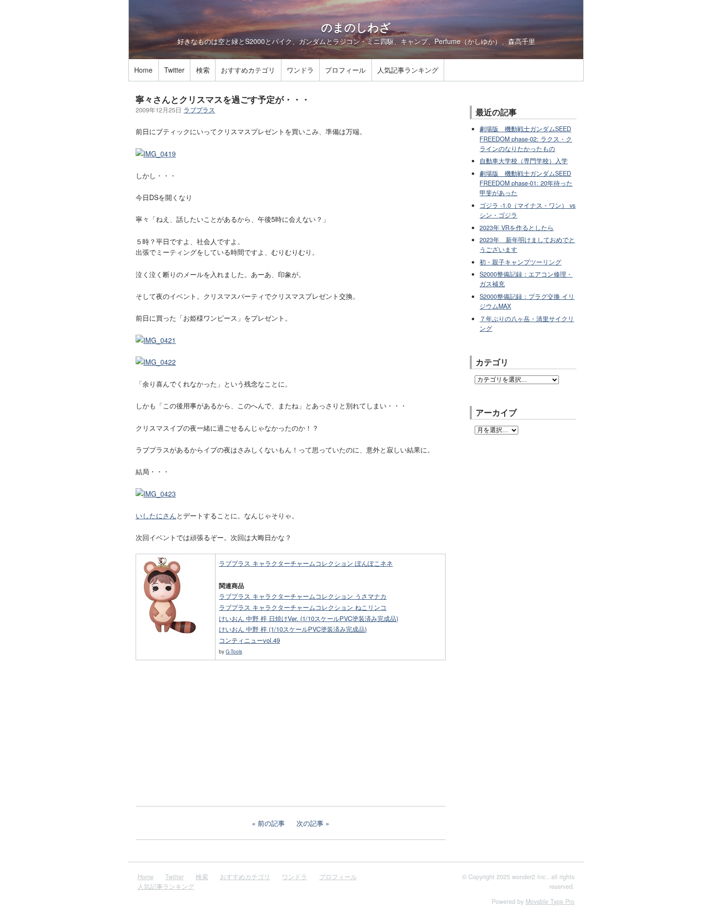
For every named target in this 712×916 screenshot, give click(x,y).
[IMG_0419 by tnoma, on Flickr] (156, 153)
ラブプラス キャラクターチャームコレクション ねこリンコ (303, 607)
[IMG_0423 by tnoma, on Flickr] (156, 493)
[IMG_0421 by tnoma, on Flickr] (156, 340)
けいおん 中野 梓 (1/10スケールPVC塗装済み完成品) (293, 629)
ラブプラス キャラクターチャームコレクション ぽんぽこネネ (306, 563)
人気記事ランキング (407, 70)
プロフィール (345, 70)
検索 (203, 70)
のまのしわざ (356, 27)
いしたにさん (156, 515)
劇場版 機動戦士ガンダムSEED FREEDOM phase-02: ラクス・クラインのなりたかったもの (526, 138)
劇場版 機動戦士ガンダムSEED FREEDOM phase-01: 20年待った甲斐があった (526, 183)
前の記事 (271, 823)
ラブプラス (199, 110)
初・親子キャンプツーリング (520, 262)
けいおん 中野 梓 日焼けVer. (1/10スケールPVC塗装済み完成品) (308, 618)
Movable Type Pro (550, 901)
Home (143, 70)
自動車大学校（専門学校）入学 (524, 160)
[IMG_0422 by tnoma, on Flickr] (156, 362)
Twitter (174, 70)
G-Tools (234, 651)
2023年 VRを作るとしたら (517, 227)
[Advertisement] (208, 731)
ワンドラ (300, 70)
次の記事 (310, 823)
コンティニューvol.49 (249, 640)
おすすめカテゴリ (248, 70)
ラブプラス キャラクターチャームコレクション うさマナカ (303, 596)
